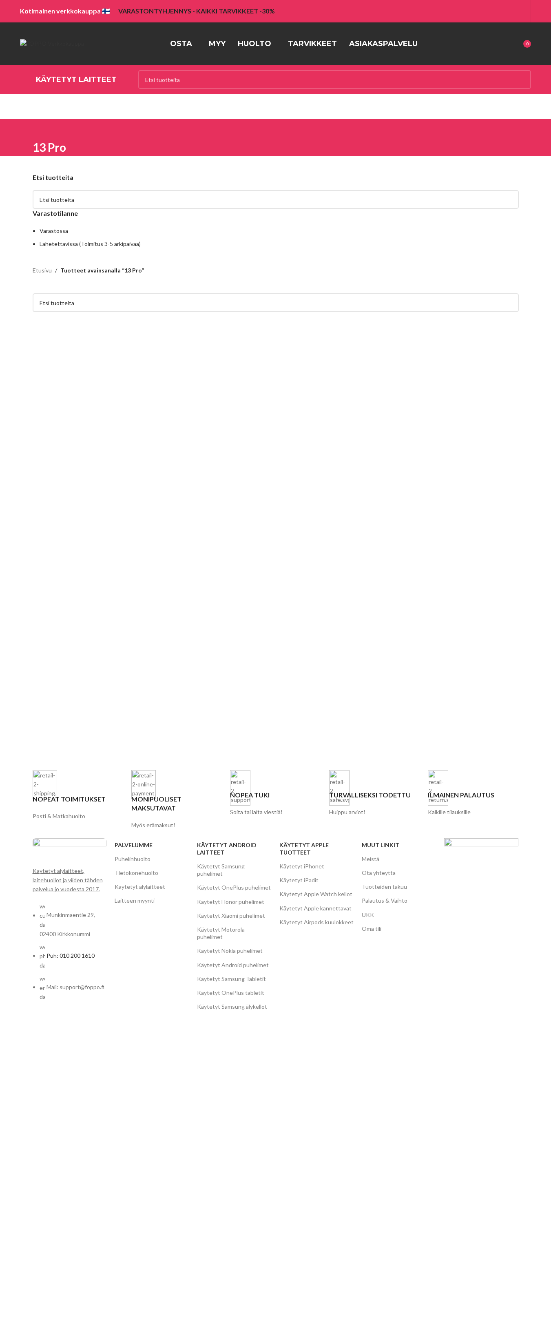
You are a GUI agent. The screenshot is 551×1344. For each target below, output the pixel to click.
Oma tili (371, 928)
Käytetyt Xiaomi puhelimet (231, 915)
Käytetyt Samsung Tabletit (231, 978)
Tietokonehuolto (136, 872)
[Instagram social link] (511, 11)
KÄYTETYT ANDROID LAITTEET (227, 848)
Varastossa (54, 230)
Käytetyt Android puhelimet (233, 964)
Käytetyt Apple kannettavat (315, 908)
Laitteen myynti (135, 900)
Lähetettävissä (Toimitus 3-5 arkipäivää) (90, 243)
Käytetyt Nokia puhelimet (230, 950)
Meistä (370, 858)
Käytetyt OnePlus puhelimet (234, 887)
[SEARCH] (521, 79)
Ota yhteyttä (379, 872)
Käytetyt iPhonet (301, 866)
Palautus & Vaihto (384, 900)
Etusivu (42, 270)
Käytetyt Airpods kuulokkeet (316, 922)
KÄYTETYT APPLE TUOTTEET (304, 848)
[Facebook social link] (501, 11)
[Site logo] (52, 43)
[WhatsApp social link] (521, 11)
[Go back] (43, 129)
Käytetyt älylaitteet (140, 886)
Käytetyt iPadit (299, 880)
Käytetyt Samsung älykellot (232, 1006)
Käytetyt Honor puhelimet (230, 901)
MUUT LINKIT (380, 844)
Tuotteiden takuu (384, 886)
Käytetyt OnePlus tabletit (230, 992)
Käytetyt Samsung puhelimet (221, 870)
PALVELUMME (134, 844)
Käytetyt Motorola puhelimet (221, 933)
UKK (368, 914)
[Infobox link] (78, 795)
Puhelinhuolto (132, 858)
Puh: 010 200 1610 (70, 955)
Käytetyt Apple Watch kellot (315, 893)
